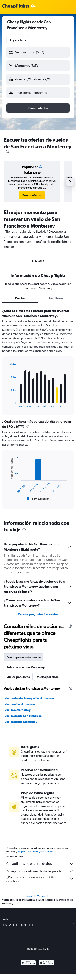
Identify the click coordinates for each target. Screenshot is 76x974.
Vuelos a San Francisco (20, 704)
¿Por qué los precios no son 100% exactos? (30, 879)
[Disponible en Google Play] (28, 963)
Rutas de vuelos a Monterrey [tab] (26, 667)
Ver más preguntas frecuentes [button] (38, 614)
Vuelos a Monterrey (18, 710)
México (41, 896)
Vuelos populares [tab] (18, 677)
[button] (38, 52)
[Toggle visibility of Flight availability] (38, 498)
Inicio (29, 896)
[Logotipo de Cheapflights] (15, 6)
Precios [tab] (20, 298)
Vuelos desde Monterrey (21, 721)
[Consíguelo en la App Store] (46, 963)
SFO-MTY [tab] (38, 260)
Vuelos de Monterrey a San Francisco (29, 698)
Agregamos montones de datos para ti (33, 871)
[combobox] (17, 40)
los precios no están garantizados (35, 851)
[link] (32, 195)
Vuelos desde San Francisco (23, 715)
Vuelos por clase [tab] (48, 677)
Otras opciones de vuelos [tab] (24, 657)
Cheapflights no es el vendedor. (29, 864)
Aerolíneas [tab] (56, 298)
